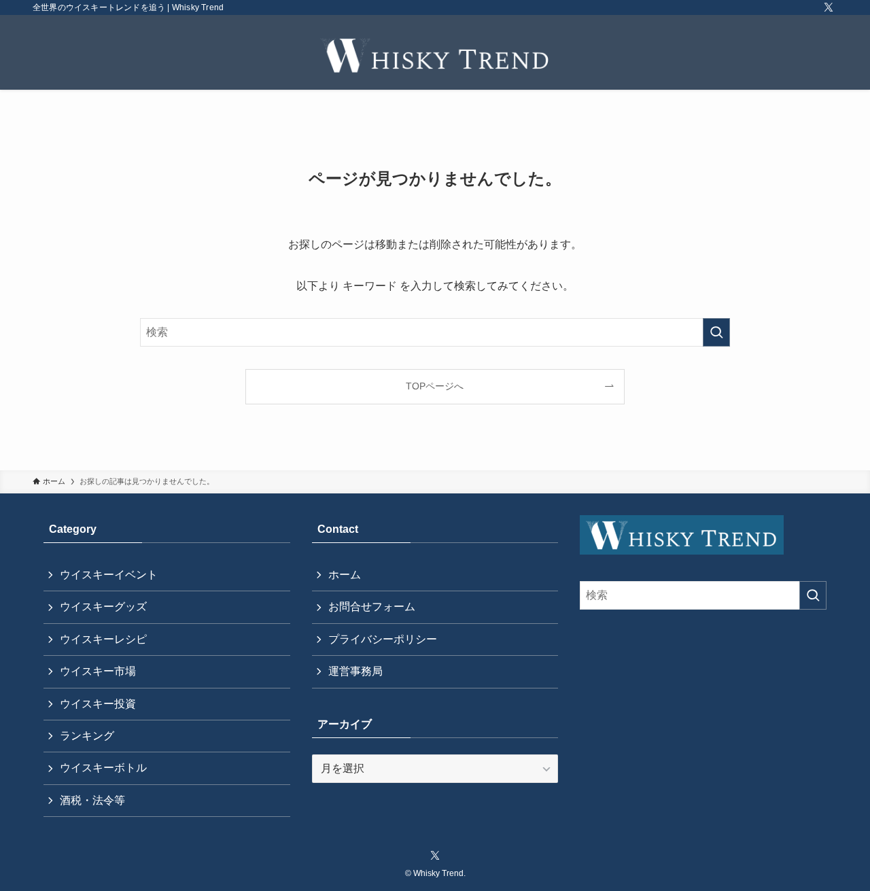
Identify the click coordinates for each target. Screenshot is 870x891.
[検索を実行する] (716, 332)
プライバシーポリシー (382, 639)
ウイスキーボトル (103, 767)
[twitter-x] (828, 7)
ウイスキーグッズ (103, 606)
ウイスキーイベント (109, 574)
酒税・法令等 (92, 800)
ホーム (344, 574)
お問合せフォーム (371, 606)
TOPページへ (435, 386)
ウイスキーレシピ (103, 639)
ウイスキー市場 (98, 671)
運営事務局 (355, 671)
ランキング (87, 735)
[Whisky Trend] (435, 55)
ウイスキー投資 (98, 704)
